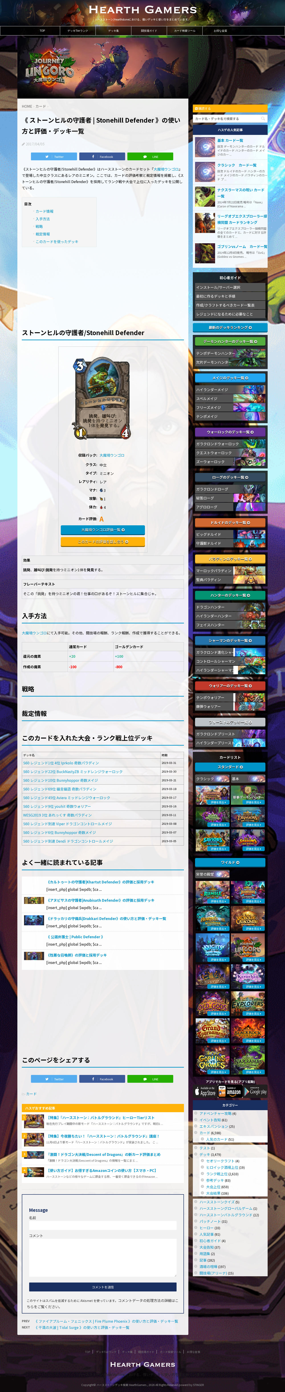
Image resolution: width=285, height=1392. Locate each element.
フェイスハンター (210, 624)
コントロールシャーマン (215, 661)
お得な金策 (220, 30)
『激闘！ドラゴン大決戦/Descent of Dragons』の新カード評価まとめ (103, 1154)
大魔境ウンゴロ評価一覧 (100, 529)
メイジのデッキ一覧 (228, 377)
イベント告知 (210, 1119)
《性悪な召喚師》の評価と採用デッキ (76, 955)
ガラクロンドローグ (212, 489)
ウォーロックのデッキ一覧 (228, 432)
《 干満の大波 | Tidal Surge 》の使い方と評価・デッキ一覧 (81, 1327)
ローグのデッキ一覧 (228, 477)
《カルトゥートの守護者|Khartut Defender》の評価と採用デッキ (100, 882)
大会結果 (213, 1193)
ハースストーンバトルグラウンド (226, 1214)
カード (31, 1093)
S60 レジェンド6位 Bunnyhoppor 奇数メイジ (59, 832)
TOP (42, 30)
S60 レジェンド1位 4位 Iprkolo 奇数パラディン (61, 762)
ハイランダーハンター (214, 616)
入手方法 (43, 218)
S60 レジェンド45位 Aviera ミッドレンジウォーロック (66, 797)
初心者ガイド (210, 1240)
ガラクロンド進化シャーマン (219, 652)
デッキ (205, 1154)
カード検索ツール (184, 30)
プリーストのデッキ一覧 (229, 722)
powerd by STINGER (191, 1385)
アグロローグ (206, 506)
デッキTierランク (77, 30)
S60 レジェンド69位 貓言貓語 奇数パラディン (59, 789)
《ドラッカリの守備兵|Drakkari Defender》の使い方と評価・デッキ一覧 (106, 918)
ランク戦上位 (217, 1173)
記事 (203, 1260)
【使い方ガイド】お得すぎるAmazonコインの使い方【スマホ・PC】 (102, 1170)
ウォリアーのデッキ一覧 (229, 685)
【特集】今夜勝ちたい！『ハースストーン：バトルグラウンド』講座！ (103, 1136)
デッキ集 (113, 30)
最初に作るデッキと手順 (215, 296)
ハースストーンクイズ (217, 1201)
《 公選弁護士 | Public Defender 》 (75, 936)
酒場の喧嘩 (208, 1266)
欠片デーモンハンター (214, 362)
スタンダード (229, 766)
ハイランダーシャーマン (215, 670)
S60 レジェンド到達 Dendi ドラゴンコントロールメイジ (68, 841)
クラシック (205, 778)
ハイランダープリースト (215, 742)
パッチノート (210, 1221)
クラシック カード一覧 (236, 165)
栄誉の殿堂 (205, 874)
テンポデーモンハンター (215, 353)
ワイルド (228, 862)
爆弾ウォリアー (208, 706)
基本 (235, 778)
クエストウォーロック (214, 452)
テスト (205, 1148)
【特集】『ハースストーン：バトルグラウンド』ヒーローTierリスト (100, 1117)
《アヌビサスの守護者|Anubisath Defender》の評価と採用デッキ (100, 900)
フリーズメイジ (208, 407)
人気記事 (207, 1234)
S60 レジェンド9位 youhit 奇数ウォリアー (57, 806)
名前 (32, 1217)
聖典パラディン (208, 579)
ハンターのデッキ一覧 (228, 595)
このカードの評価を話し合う (101, 541)
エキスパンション (214, 1126)
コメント (36, 1235)
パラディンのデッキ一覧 (229, 558)
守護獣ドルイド (208, 543)
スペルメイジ (206, 398)
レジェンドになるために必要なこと (224, 314)
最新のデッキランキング (229, 327)
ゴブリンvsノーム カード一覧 (242, 246)
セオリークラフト (220, 1160)
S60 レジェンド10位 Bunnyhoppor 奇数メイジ (60, 780)
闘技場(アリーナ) (213, 1273)
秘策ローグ (205, 498)
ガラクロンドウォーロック (217, 443)
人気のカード (217, 1139)
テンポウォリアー (210, 697)
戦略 (39, 226)
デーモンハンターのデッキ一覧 (228, 341)
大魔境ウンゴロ (166, 169)
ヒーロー (207, 1227)
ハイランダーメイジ (212, 389)
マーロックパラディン (213, 570)
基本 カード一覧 (230, 140)
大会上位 (213, 1186)
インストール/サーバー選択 (218, 287)
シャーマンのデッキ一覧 (229, 640)
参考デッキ (215, 1180)
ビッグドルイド (208, 534)
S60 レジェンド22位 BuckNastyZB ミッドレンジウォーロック (73, 771)
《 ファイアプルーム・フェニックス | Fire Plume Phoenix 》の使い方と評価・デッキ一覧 (106, 1321)
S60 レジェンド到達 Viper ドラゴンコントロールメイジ (67, 823)
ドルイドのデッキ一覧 (228, 522)
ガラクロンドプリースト (215, 733)
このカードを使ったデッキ (57, 241)
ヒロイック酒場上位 (222, 1167)
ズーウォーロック (210, 461)
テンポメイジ (207, 416)
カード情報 (44, 211)
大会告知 (207, 1247)
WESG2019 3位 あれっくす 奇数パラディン (57, 815)
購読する (204, 108)
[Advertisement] (103, 284)
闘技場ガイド (149, 30)
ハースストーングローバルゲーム (226, 1208)
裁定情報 (43, 234)
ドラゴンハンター (210, 607)
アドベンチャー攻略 (216, 1113)
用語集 (205, 1253)
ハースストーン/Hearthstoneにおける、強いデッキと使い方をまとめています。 (143, 1374)
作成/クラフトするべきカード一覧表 (225, 305)
